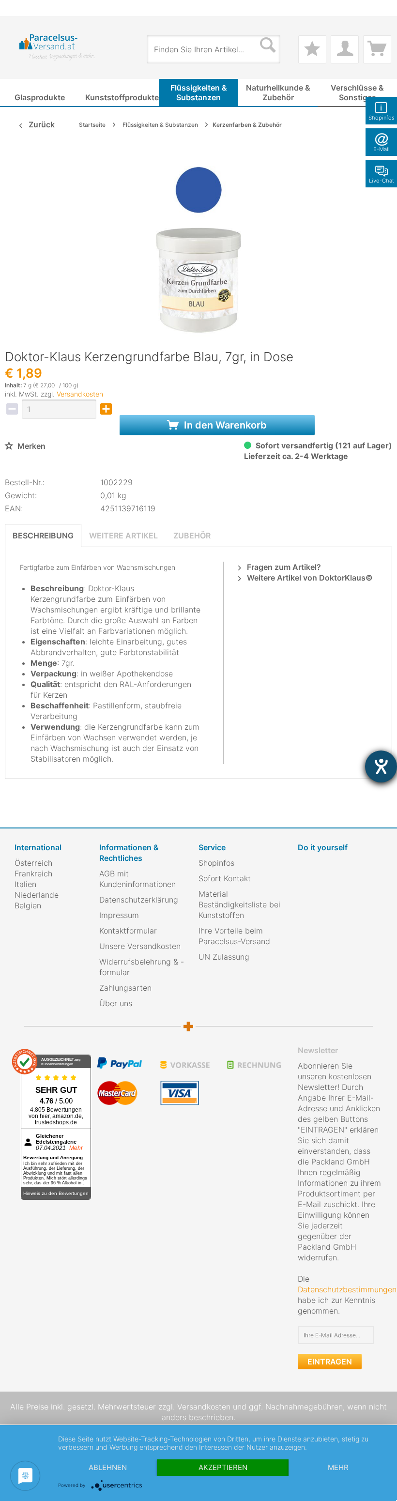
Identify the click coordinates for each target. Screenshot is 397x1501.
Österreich (33, 863)
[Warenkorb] (377, 49)
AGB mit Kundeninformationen (137, 879)
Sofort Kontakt (224, 878)
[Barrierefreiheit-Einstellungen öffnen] (381, 766)
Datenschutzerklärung (138, 899)
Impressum (119, 915)
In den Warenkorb (224, 425)
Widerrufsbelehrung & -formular (141, 967)
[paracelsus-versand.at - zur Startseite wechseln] (57, 47)
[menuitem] (19, 8)
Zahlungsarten (125, 988)
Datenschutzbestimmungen (347, 1289)
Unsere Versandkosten (140, 946)
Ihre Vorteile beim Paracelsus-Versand (234, 936)
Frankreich (33, 873)
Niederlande (37, 895)
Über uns (115, 1003)
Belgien (28, 905)
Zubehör (192, 535)
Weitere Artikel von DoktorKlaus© (309, 577)
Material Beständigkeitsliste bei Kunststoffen (239, 904)
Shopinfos (216, 863)
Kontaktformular (128, 930)
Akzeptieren (222, 1467)
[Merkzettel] (312, 49)
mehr (338, 1467)
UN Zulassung (223, 957)
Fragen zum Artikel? (283, 567)
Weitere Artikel (123, 535)
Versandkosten (80, 394)
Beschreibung (43, 535)
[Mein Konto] (345, 49)
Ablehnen (108, 1467)
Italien (25, 884)
